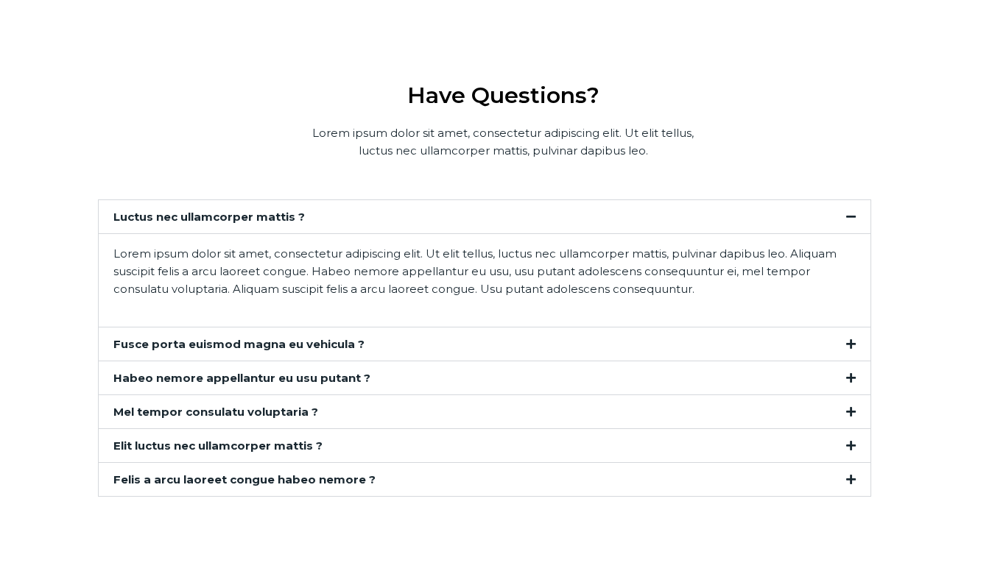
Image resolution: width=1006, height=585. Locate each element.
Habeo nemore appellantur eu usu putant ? (241, 378)
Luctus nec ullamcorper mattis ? (209, 217)
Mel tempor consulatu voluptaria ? (215, 412)
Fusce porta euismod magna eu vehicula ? (239, 344)
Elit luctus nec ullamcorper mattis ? (218, 446)
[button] (484, 216)
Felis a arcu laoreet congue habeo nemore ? (244, 479)
